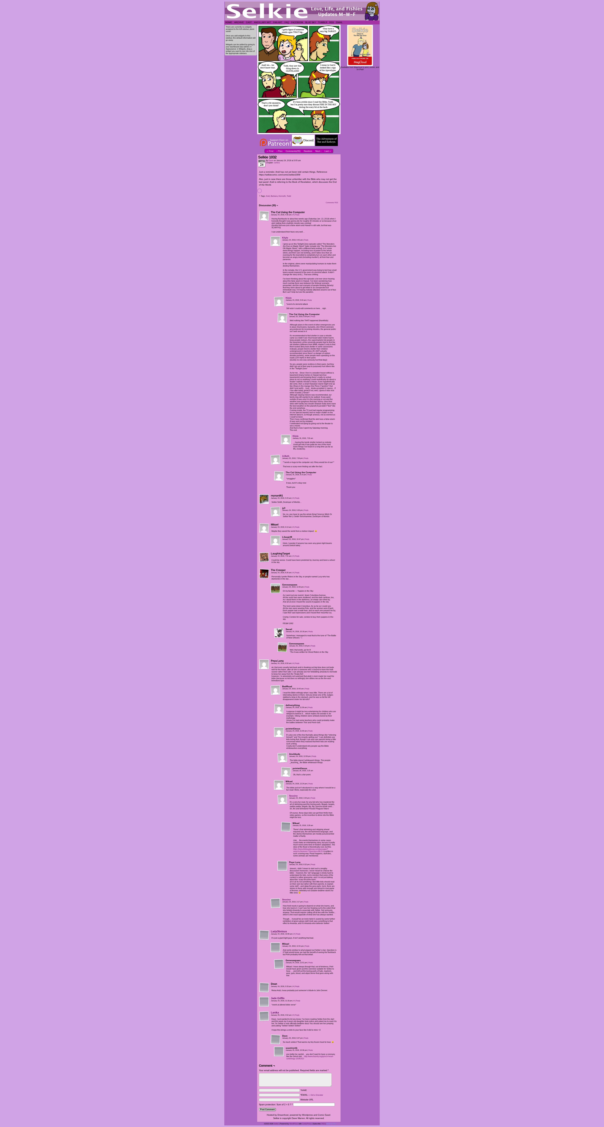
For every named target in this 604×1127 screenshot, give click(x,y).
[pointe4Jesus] (279, 732)
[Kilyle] (276, 245)
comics (277, 163)
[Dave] (276, 1040)
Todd (289, 196)
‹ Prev (279, 151)
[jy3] (276, 512)
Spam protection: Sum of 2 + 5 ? (275, 1104)
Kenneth (282, 196)
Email (339, 22)
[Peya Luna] (264, 665)
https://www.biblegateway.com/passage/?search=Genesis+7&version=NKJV (310, 850)
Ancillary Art (262, 22)
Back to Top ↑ (331, 1124)
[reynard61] (264, 499)
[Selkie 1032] (299, 133)
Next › (318, 151)
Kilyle (285, 237)
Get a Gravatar (317, 1095)
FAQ (287, 22)
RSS (331, 22)
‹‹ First (270, 151)
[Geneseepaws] (276, 588)
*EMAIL (311, 1095)
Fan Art (277, 22)
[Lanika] (264, 1020)
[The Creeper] (264, 574)
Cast (249, 22)
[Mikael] (264, 528)
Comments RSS (332, 203)
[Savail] (279, 633)
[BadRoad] (276, 690)
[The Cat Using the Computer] (264, 216)
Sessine (293, 795)
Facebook (297, 22)
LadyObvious (279, 931)
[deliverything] (279, 709)
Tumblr (322, 22)
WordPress (293, 1124)
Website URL (306, 1099)
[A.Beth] (276, 464)
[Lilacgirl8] (276, 541)
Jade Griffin (278, 998)
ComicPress (306, 1124)
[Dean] (264, 988)
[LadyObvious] (264, 939)
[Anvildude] (282, 758)
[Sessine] (282, 804)
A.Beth (285, 456)
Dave (271, 160)
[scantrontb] (279, 1052)
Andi (268, 196)
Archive (239, 22)
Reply (297, 215)
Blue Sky (310, 22)
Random (308, 151)
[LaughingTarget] (264, 557)
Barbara (274, 196)
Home (228, 22)
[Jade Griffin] (264, 1006)
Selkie (276, 1124)
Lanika (275, 1012)
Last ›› (327, 151)
